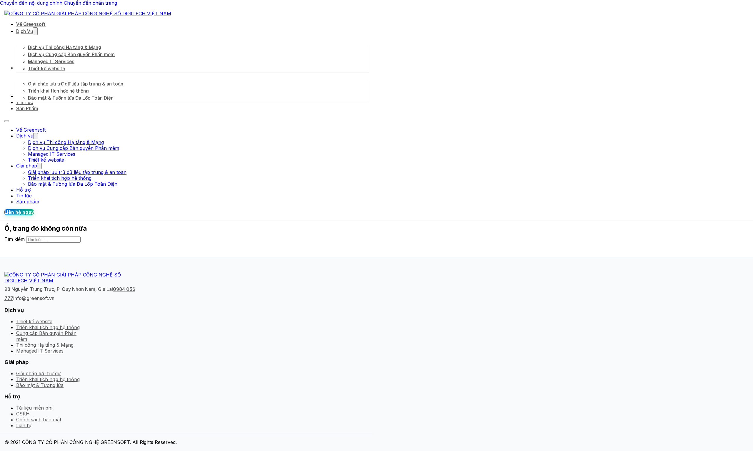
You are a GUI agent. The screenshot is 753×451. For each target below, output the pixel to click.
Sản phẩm (27, 108)
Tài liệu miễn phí (34, 408)
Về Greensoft (31, 24)
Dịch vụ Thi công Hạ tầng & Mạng (64, 47)
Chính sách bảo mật (38, 420)
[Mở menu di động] (6, 121)
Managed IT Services (51, 61)
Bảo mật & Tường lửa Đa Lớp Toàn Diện (71, 98)
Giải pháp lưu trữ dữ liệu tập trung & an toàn (75, 84)
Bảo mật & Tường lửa (40, 385)
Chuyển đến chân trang (90, 3)
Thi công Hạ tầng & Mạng (45, 345)
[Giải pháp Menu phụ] (39, 166)
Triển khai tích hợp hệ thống (58, 91)
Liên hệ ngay (19, 212)
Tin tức (24, 102)
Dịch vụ (24, 31)
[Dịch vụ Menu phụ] (35, 31)
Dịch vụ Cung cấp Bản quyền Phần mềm (71, 54)
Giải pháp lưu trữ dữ (38, 373)
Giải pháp (26, 166)
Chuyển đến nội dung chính (31, 3)
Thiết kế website (46, 69)
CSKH (23, 414)
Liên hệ (24, 425)
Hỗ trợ (23, 190)
